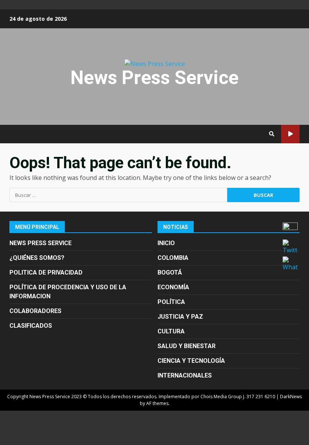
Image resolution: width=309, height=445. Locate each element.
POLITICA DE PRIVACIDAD (46, 272)
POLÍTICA (171, 301)
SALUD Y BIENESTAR (187, 346)
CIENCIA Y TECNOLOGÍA (191, 360)
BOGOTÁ (170, 272)
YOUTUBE (290, 134)
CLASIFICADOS (30, 325)
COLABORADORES (35, 311)
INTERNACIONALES (185, 375)
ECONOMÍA (173, 287)
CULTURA (171, 331)
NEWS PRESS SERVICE (40, 243)
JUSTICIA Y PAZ (180, 316)
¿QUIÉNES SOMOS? (36, 257)
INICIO (166, 243)
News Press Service (154, 78)
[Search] (271, 134)
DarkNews (291, 396)
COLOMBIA (173, 257)
